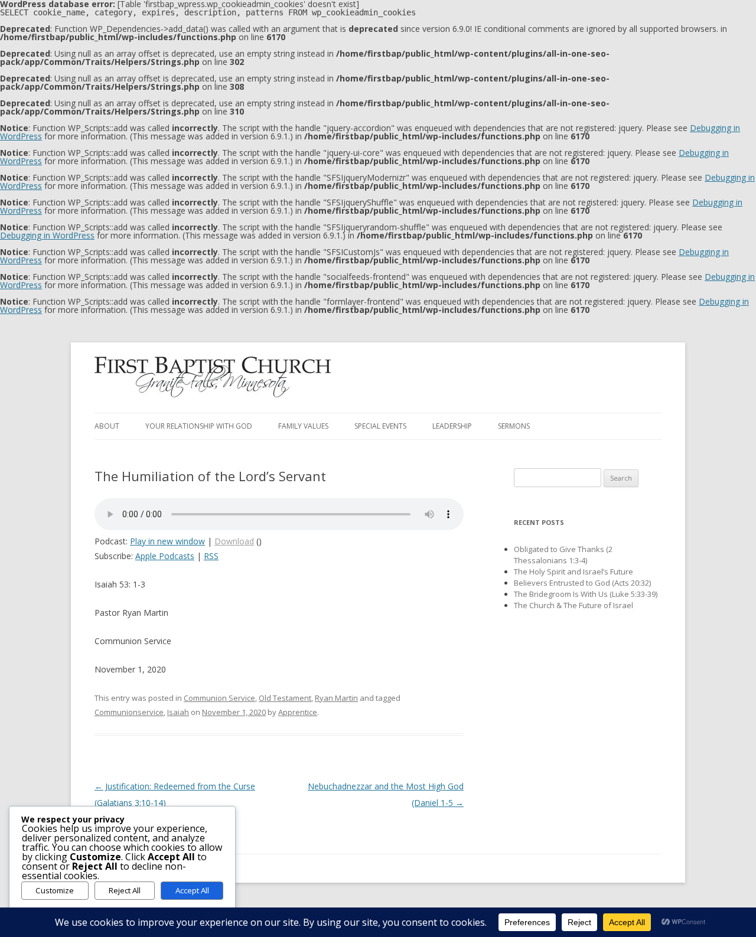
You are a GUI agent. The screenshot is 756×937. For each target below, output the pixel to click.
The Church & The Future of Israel (573, 605)
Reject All (125, 890)
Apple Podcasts (164, 555)
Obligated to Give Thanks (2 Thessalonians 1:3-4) (563, 555)
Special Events (380, 426)
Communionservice (129, 712)
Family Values (303, 426)
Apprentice (297, 712)
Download (234, 541)
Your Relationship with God (198, 426)
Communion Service (219, 698)
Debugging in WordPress (47, 235)
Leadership (452, 426)
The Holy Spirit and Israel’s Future (573, 571)
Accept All (192, 890)
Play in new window (167, 541)
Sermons (514, 426)
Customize (54, 890)
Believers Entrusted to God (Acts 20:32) (582, 582)
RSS (211, 555)
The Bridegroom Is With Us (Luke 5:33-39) (585, 594)
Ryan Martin (336, 698)
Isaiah (178, 712)
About (106, 426)
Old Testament (285, 698)
